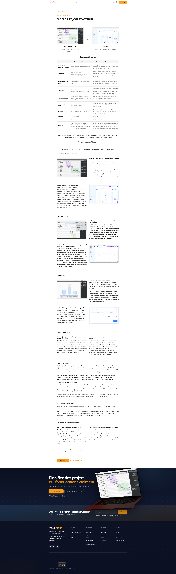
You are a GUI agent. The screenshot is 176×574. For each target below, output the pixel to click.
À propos (103, 529)
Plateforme (60, 111)
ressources (99, 224)
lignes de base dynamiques (105, 171)
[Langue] (116, 2)
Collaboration (61, 90)
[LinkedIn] (50, 546)
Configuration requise (120, 540)
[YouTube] (53, 546)
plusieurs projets (71, 340)
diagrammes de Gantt (110, 163)
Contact (117, 535)
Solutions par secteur (90, 544)
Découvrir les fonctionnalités (74, 491)
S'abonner (122, 512)
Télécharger (123, 2)
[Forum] (57, 546)
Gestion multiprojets (63, 98)
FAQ (117, 529)
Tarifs (72, 537)
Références (103, 532)
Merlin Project (63, 2)
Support (70, 2)
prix (96, 116)
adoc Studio (73, 535)
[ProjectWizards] (58, 528)
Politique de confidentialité (114, 515)
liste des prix (76, 116)
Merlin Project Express (76, 532)
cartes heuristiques (106, 161)
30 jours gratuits (62, 460)
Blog (75, 2)
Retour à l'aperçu (62, 11)
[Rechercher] (113, 2)
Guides (87, 537)
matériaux (114, 226)
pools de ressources (67, 346)
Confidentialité (69, 568)
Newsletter (103, 540)
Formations (118, 532)
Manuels (87, 529)
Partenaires (103, 535)
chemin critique (106, 169)
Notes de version (119, 537)
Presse (102, 537)
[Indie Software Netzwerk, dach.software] (62, 564)
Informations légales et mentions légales (56, 568)
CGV (74, 568)
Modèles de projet (90, 532)
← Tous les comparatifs (76, 460)
